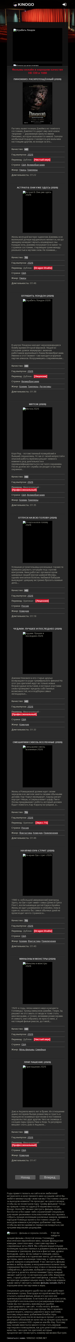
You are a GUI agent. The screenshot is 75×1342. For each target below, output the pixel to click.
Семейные (40, 1049)
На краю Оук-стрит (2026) (37, 850)
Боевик (23, 386)
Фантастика (25, 833)
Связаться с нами (16, 1338)
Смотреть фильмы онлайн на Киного (23, 4)
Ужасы (22, 170)
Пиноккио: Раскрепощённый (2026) (37, 79)
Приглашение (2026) (37, 1062)
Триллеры (32, 170)
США (23, 164)
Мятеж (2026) (37, 404)
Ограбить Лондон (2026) (37, 295)
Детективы (45, 386)
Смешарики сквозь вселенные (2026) (37, 742)
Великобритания (36, 164)
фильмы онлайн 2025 (52, 1282)
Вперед (49, 1177)
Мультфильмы (26, 1049)
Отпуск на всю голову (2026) (37, 517)
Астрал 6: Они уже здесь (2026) (37, 187)
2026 (30, 154)
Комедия (24, 611)
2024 (30, 1246)
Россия (25, 606)
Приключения (51, 833)
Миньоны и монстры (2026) (37, 958)
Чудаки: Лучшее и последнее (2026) (37, 628)
